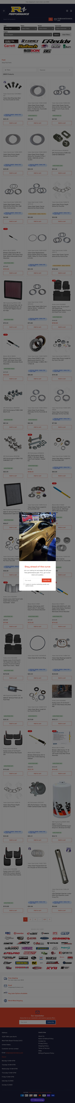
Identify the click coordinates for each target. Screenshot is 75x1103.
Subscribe (46, 580)
